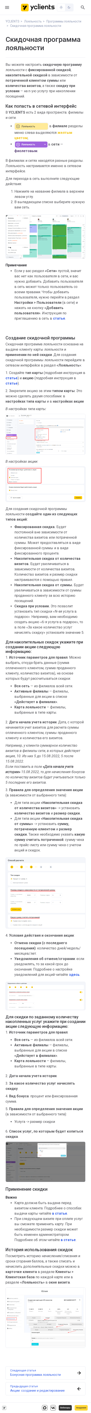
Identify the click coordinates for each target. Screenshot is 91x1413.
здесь (74, 975)
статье (59, 318)
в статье (68, 1240)
